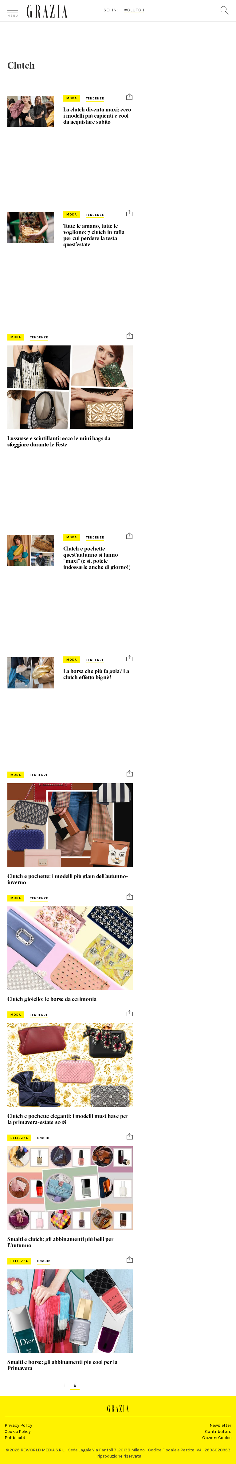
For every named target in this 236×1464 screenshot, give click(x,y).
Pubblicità (15, 1437)
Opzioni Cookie (216, 1437)
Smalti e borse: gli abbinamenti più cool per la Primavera (62, 1365)
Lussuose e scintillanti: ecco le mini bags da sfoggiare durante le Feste (58, 441)
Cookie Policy (18, 1431)
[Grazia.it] (47, 11)
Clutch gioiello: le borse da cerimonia (51, 998)
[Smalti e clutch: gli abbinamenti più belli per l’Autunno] (70, 1188)
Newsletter (220, 1425)
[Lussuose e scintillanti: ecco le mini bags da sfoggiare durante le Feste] (70, 387)
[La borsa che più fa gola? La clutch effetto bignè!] (30, 672)
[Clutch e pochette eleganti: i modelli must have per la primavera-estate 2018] (70, 1065)
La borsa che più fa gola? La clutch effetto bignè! (96, 674)
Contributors (218, 1431)
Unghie (43, 1138)
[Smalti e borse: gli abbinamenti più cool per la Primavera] (70, 1311)
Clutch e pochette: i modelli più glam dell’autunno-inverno (67, 879)
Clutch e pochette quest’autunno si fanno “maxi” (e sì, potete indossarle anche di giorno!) (97, 558)
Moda (71, 98)
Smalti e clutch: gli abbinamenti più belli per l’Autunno (60, 1242)
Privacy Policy (18, 1425)
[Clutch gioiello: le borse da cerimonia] (70, 948)
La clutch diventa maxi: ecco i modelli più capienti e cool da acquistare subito (97, 115)
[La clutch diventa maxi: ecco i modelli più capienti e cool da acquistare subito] (30, 111)
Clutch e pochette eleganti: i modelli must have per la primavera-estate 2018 (67, 1119)
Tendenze (95, 98)
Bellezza (19, 1138)
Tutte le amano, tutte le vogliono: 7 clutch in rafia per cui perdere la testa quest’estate (93, 235)
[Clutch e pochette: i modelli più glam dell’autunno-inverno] (70, 825)
